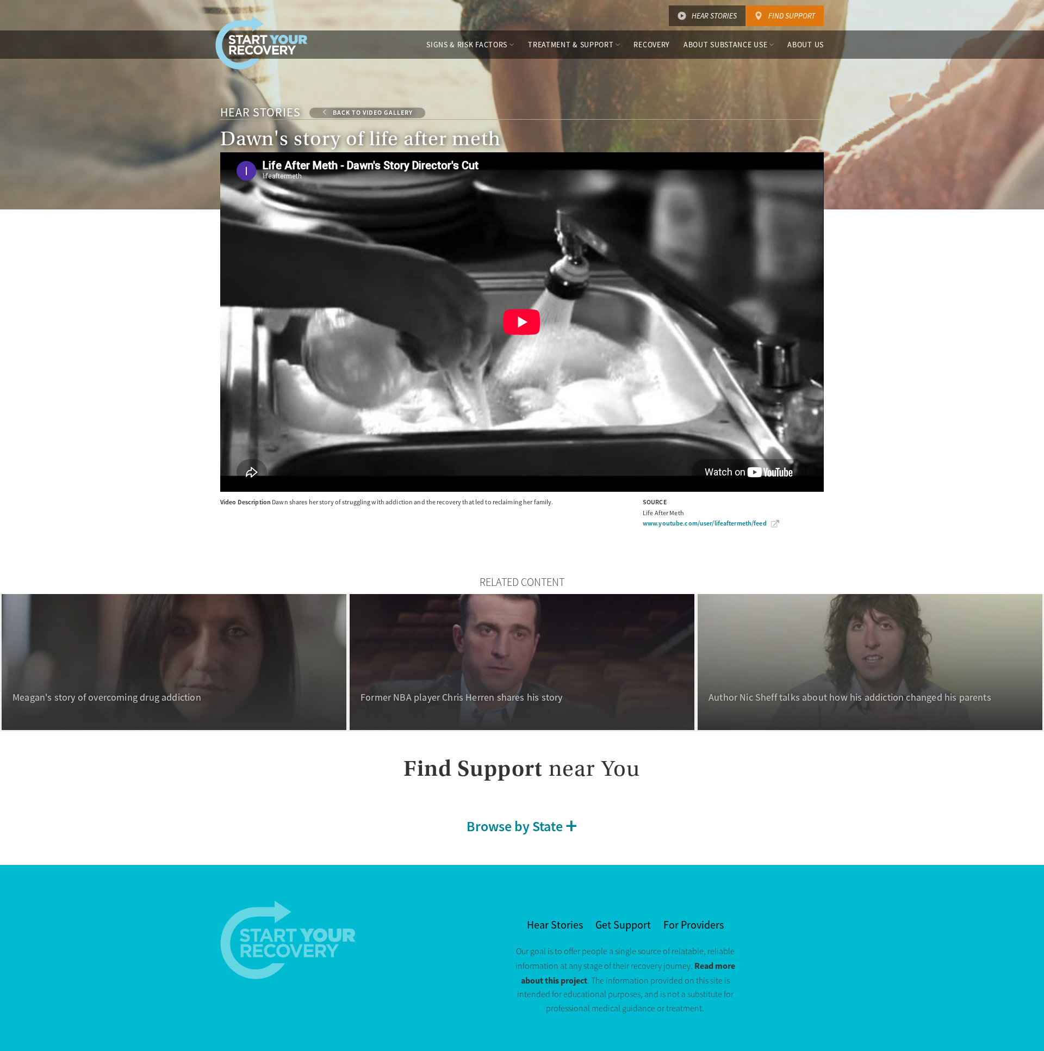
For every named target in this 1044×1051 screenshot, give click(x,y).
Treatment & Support (570, 45)
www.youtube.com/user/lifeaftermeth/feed (705, 523)
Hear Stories (714, 16)
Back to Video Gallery (373, 112)
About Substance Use (725, 45)
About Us (805, 45)
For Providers (693, 925)
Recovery (651, 45)
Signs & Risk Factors (466, 45)
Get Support (623, 925)
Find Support (791, 16)
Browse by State (515, 826)
